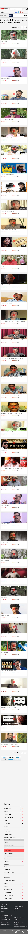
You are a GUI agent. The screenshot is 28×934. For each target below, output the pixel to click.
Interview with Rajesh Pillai (7, 211)
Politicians (7, 869)
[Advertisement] (14, 3)
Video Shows (3, 921)
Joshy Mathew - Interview (7, 174)
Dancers (6, 829)
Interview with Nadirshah (7, 119)
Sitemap (2, 911)
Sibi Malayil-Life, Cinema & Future (9, 744)
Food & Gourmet (8, 817)
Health (6, 820)
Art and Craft (7, 808)
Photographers (8, 867)
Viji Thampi (4, 597)
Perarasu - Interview (6, 193)
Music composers (8, 853)
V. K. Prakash (4, 41)
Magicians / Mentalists (9, 837)
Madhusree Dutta (5, 248)
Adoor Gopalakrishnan (6, 60)
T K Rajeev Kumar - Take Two (8, 707)
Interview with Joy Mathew (7, 431)
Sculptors (6, 875)
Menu (25, 16)
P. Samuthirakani (5, 615)
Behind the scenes (8, 845)
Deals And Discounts (5, 924)
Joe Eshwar (3, 578)
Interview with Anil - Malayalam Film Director (12, 468)
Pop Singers (7, 858)
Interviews (7, 823)
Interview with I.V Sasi (6, 303)
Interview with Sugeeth (7, 156)
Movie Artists (7, 840)
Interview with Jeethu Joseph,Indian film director (13, 321)
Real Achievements (9, 872)
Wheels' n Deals (8, 898)
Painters (6, 864)
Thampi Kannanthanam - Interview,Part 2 (11, 395)
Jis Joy (2, 266)
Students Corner (8, 889)
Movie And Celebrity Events (7, 922)
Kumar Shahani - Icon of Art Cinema (10, 689)
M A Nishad (4, 450)
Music (5, 883)
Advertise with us (4, 908)
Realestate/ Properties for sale (20, 926)
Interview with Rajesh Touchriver (9, 487)
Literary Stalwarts (8, 834)
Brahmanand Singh (5, 634)
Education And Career (5, 919)
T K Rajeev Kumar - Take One (8, 725)
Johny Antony (4, 542)
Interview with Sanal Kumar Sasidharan (11, 101)
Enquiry (2, 910)
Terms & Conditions (18, 906)
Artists (6, 826)
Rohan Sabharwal (5, 284)
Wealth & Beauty (8, 895)
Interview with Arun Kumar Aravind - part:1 (12, 358)
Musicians (6, 861)
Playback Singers (8, 856)
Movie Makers (7, 850)
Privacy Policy (17, 908)
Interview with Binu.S (6, 137)
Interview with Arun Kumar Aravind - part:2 (12, 340)
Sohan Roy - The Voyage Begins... (9, 670)
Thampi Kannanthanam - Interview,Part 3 (11, 376)
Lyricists (6, 848)
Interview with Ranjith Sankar (8, 229)
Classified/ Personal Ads (19, 922)
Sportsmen (7, 877)
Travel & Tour (7, 892)
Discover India (7, 814)
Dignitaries (7, 831)
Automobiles (17, 924)
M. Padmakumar (5, 652)
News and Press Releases (6, 917)
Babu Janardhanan (5, 78)
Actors (6, 842)
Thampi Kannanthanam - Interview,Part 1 (11, 413)
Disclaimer (16, 910)
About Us (3, 906)
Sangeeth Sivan (5, 560)
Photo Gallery (17, 921)
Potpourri (6, 886)
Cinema (6, 811)
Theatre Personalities (9, 880)
